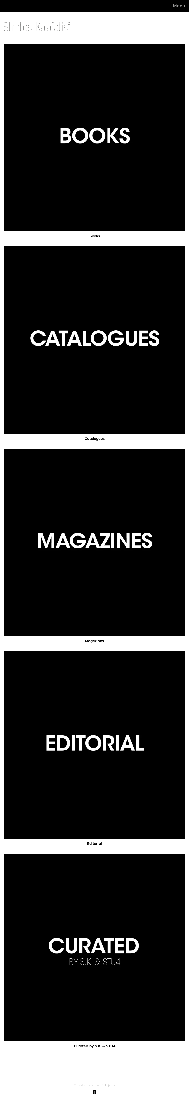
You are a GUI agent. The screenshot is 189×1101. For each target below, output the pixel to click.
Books (94, 236)
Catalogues (95, 438)
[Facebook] (94, 1092)
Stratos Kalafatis (101, 1085)
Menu (179, 6)
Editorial (94, 843)
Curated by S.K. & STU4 (94, 1046)
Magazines (94, 641)
